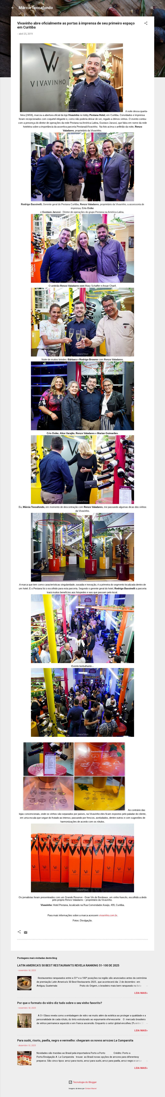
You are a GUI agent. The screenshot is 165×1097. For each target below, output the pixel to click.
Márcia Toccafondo (36, 7)
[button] (146, 23)
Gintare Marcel (91, 1089)
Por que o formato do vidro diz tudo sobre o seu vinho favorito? (59, 1003)
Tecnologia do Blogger (84, 1082)
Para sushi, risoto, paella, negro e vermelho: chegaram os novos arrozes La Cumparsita (75, 1040)
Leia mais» (141, 993)
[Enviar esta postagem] (26, 933)
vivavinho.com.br (108, 915)
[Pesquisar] (152, 9)
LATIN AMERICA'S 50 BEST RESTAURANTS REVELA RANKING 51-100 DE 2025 (68, 965)
